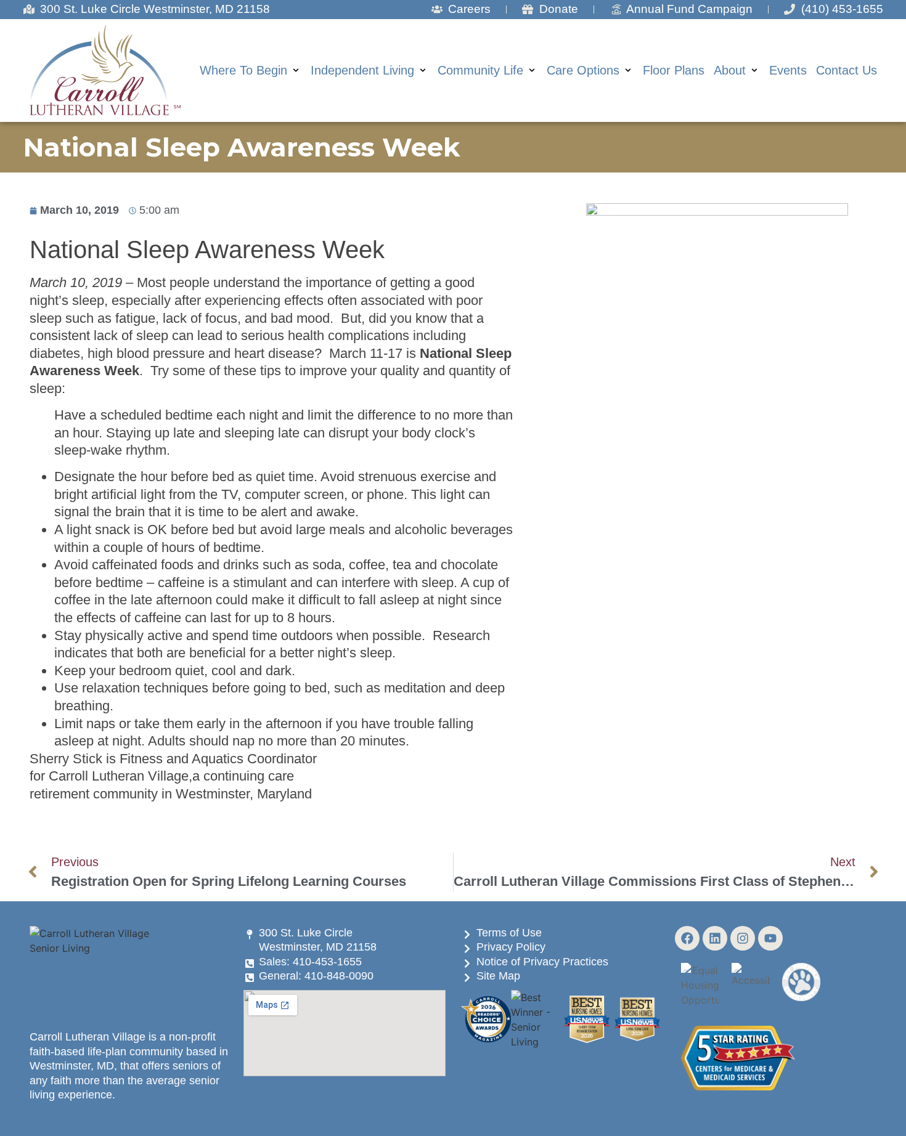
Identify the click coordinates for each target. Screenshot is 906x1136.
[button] (250, 70)
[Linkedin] (715, 938)
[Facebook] (687, 938)
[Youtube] (770, 938)
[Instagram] (742, 938)
